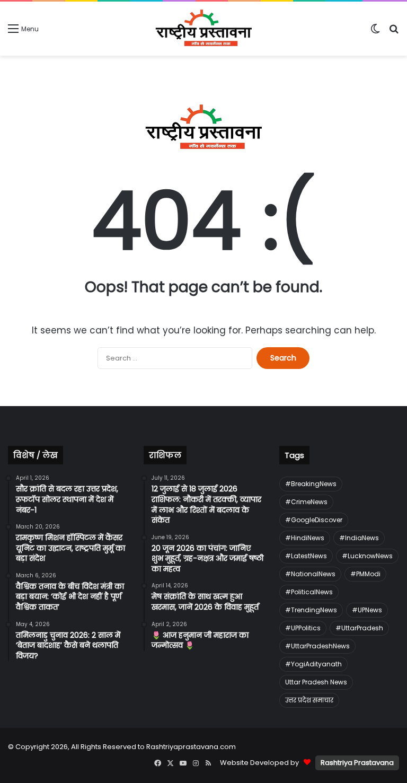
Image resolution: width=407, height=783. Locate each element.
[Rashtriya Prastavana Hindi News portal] (203, 28)
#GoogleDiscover (313, 519)
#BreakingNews (311, 483)
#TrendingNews (311, 609)
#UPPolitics (303, 627)
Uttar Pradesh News (316, 682)
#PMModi (365, 573)
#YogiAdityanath (313, 663)
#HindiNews (304, 537)
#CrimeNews (306, 501)
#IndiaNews (359, 537)
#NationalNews (310, 573)
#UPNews (367, 609)
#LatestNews (306, 555)
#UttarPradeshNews (317, 645)
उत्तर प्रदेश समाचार (309, 700)
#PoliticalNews (309, 591)
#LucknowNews (367, 555)
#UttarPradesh (359, 627)
